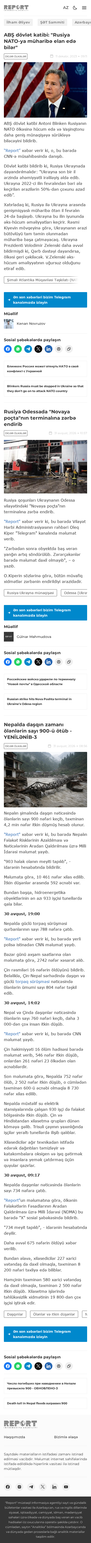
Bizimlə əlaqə (66, 1437)
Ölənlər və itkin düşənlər (54, 1314)
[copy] (69, 349)
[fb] (8, 349)
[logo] (16, 8)
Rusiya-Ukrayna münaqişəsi (30, 593)
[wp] (18, 349)
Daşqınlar (15, 1314)
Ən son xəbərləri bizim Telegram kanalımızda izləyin (42, 300)
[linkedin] (48, 349)
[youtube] (66, 1487)
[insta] (19, 1487)
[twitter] (38, 349)
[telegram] (28, 349)
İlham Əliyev (18, 22)
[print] (59, 349)
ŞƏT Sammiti (52, 22)
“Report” (12, 150)
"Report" (12, 521)
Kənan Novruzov (31, 323)
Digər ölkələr (15, 56)
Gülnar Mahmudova (34, 637)
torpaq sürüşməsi (33, 981)
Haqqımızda (14, 1437)
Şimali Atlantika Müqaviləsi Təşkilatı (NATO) (44, 280)
